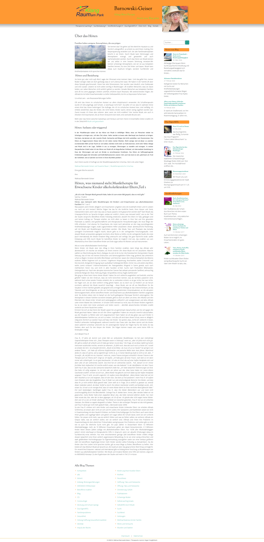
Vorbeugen (121, 516)
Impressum (125, 536)
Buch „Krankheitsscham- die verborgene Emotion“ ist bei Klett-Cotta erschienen (181, 201)
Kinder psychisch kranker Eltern (128, 471)
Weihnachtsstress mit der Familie (129, 520)
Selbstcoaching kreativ (125, 501)
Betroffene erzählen (84, 490)
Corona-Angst (82, 501)
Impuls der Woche (84, 528)
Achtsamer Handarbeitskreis (173, 78)
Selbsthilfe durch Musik (125, 505)
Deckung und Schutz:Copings (87, 505)
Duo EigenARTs (130, 26)
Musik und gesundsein (95, 121)
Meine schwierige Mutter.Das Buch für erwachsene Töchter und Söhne (180, 227)
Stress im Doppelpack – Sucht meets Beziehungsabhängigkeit (180, 56)
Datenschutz (138, 536)
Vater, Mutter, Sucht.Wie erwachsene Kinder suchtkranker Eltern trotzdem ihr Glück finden (181, 250)
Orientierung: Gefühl (124, 490)
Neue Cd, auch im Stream (181, 126)
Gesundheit (81, 516)
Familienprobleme (84, 512)
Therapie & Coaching (83, 26)
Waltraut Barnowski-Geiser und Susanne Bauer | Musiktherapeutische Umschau (104, 166)
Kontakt (155, 26)
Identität (80, 524)
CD (78, 497)
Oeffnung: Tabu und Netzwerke (128, 482)
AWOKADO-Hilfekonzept (86, 486)
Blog (149, 26)
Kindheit (120, 474)
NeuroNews (121, 478)
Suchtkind (121, 512)
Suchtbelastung (99, 26)
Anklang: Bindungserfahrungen (88, 482)
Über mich (142, 26)
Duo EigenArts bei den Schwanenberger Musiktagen (180, 149)
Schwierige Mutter (124, 497)
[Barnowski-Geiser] (90, 11)
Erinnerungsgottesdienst (180, 171)
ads (78, 474)
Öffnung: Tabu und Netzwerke (128, 486)
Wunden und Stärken (125, 528)
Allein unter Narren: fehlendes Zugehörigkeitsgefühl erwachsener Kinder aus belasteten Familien (175, 103)
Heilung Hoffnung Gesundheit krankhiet (91, 520)
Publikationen (122, 493)
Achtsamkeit (81, 471)
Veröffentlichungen (115, 26)
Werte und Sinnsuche (125, 524)
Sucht (119, 509)
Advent (79, 478)
